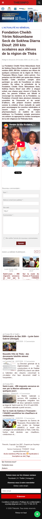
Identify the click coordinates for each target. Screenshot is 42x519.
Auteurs (4, 468)
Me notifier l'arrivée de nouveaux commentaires (22, 238)
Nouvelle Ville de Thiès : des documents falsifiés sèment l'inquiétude (16, 356)
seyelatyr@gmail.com (13, 504)
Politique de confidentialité (30, 502)
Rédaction (6, 394)
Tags (28, 456)
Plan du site (21, 454)
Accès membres (9, 454)
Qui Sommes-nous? (9, 462)
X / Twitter (21, 478)
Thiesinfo (21, 2)
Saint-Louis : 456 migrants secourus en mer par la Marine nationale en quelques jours (11, 276)
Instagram (30, 478)
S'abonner (21, 496)
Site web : (6, 207)
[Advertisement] (20, 308)
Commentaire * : (8, 215)
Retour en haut (21, 513)
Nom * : (5, 192)
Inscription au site (18, 456)
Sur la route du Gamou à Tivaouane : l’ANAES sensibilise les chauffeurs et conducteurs (31, 276)
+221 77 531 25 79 (30, 504)
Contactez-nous (7, 465)
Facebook (12, 478)
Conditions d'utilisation (10, 502)
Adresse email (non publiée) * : (13, 200)
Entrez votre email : (21, 486)
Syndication (33, 454)
